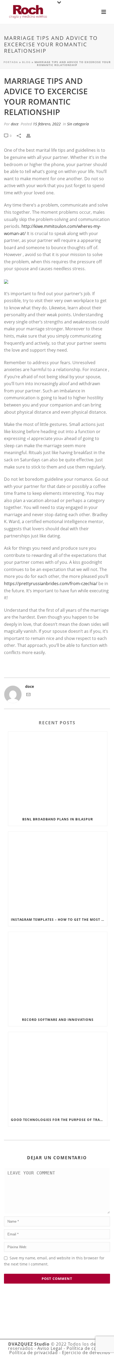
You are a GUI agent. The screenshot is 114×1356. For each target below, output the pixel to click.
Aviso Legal (49, 1348)
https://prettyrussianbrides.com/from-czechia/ (50, 583)
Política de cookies (87, 1348)
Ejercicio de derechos (86, 1352)
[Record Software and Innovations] (57, 972)
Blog (26, 62)
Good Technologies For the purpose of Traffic (59, 1119)
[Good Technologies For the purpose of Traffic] (57, 1072)
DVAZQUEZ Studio (29, 1344)
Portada (10, 62)
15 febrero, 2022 (47, 123)
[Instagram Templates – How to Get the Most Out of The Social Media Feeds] (57, 872)
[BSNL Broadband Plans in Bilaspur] (57, 772)
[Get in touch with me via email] (28, 695)
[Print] (31, 135)
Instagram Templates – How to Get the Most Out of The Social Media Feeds (59, 919)
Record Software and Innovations (58, 1019)
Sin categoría (78, 123)
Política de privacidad (33, 1352)
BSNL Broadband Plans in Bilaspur (57, 819)
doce (15, 123)
